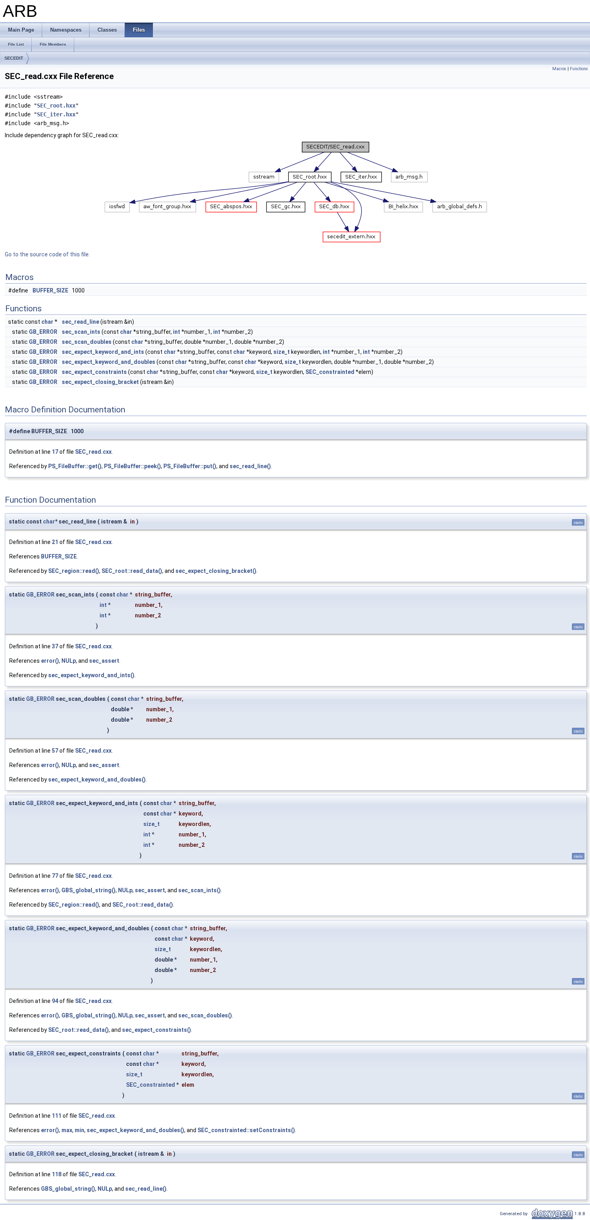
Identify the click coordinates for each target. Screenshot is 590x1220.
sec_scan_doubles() (205, 1015)
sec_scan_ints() (199, 890)
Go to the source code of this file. (47, 254)
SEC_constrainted (329, 372)
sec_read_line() (250, 466)
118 (56, 1174)
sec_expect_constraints (94, 372)
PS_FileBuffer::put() (189, 466)
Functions (579, 68)
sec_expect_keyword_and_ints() (91, 675)
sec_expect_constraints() (156, 1030)
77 (55, 876)
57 (55, 750)
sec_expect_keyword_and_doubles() (97, 779)
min (79, 1130)
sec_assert (104, 661)
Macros (559, 68)
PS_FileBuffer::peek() (132, 466)
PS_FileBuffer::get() (75, 466)
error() (50, 661)
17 (55, 452)
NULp (68, 661)
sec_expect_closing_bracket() (215, 571)
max (66, 1130)
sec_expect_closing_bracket (100, 382)
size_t (281, 352)
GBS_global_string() (88, 890)
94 (55, 1001)
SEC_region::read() (73, 571)
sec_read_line (80, 322)
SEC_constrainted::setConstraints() (246, 1130)
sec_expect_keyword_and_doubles (108, 362)
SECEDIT (13, 58)
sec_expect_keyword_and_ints (103, 352)
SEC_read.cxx (93, 452)
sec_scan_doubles (87, 342)
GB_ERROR (43, 332)
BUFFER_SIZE (50, 290)
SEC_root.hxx (56, 105)
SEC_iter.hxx (56, 114)
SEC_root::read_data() (132, 571)
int (176, 332)
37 (55, 646)
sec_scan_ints (81, 332)
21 (55, 542)
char (47, 322)
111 (56, 1115)
